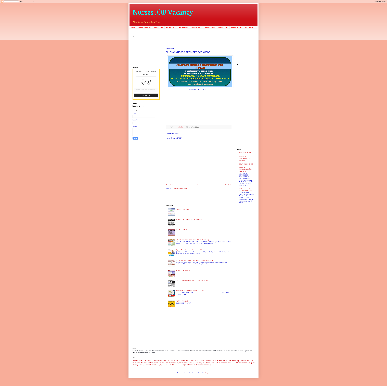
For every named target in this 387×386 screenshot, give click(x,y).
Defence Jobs (158, 27)
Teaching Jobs (171, 27)
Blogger (207, 373)
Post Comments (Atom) (180, 188)
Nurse (171, 363)
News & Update (236, 27)
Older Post (228, 185)
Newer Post (169, 185)
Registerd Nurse (187, 365)
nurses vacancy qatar (246, 363)
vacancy (208, 365)
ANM (135, 360)
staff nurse (201, 365)
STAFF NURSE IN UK (182, 229)
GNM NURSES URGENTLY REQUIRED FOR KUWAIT (192, 280)
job (248, 361)
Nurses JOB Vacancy (163, 11)
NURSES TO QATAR (182, 209)
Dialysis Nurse (157, 361)
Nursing (135, 365)
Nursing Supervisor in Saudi (163, 365)
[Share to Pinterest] (198, 127)
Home (133, 27)
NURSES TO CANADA (183, 270)
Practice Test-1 (196, 27)
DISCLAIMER (249, 27)
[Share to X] (194, 127)
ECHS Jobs (173, 360)
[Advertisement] (186, 39)
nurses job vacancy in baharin (199, 363)
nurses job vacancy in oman (221, 363)
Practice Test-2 (210, 27)
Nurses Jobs (235, 363)
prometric (179, 365)
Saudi (195, 365)
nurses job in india (180, 363)
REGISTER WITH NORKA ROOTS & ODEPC (190, 291)
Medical (144, 363)
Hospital (219, 360)
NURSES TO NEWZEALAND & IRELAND (189, 219)
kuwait (252, 361)
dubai (165, 361)
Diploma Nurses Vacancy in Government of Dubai (190, 250)
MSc (166, 363)
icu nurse (242, 361)
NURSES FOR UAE (182, 301)
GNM (193, 360)
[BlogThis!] (192, 127)
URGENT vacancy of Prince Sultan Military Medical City (192, 240)
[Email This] (190, 127)
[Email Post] (186, 127)
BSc (140, 360)
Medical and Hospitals (156, 363)
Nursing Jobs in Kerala (147, 365)
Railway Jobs (183, 27)
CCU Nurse (147, 361)
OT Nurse (174, 365)
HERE (206, 89)
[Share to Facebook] (196, 127)
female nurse (184, 360)
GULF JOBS (200, 360)
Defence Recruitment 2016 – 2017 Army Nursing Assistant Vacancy (195, 260)
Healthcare (209, 360)
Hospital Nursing (231, 360)
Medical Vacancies (144, 27)
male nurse (136, 363)
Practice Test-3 (223, 27)
